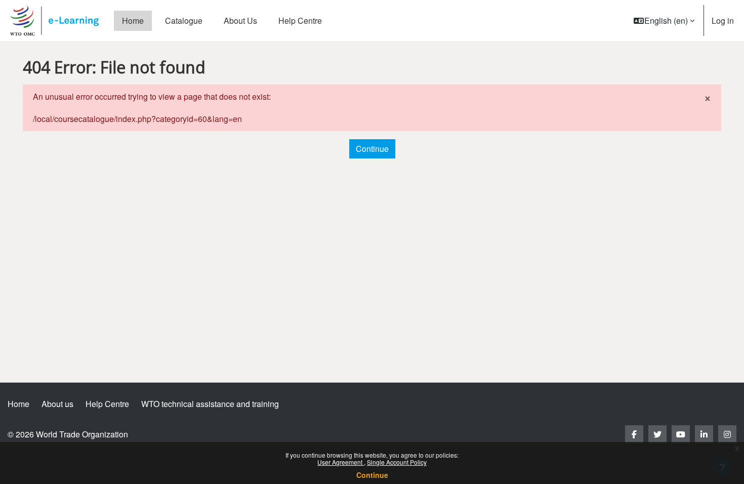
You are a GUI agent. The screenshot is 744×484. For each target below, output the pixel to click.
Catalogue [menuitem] (183, 20)
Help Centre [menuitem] (300, 20)
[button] (664, 20)
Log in (723, 20)
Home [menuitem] (133, 20)
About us (57, 404)
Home (18, 404)
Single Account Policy (397, 462)
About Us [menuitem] (240, 20)
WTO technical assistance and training (210, 404)
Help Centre (107, 404)
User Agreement (340, 462)
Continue (372, 475)
